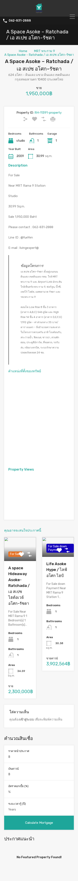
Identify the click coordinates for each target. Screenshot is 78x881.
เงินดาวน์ (13, 768)
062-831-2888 (20, 20)
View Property (58, 553)
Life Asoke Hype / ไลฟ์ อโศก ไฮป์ (56, 569)
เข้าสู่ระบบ (27, 719)
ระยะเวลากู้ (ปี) (17, 803)
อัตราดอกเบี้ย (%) (18, 786)
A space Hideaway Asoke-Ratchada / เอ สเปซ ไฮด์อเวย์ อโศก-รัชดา (19, 586)
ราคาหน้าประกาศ (18, 751)
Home (23, 51)
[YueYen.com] (39, 11)
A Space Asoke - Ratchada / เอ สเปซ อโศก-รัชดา (39, 55)
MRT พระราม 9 (44, 51)
